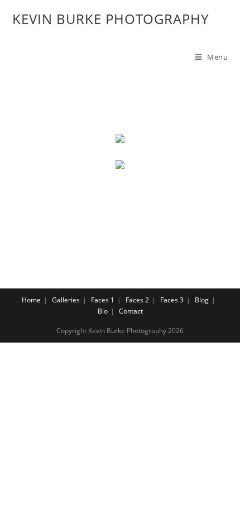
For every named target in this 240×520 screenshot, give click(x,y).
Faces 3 (172, 300)
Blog (202, 300)
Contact (131, 311)
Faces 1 (102, 300)
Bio (103, 311)
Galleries (66, 300)
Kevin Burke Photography (110, 18)
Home (31, 300)
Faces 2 (137, 300)
